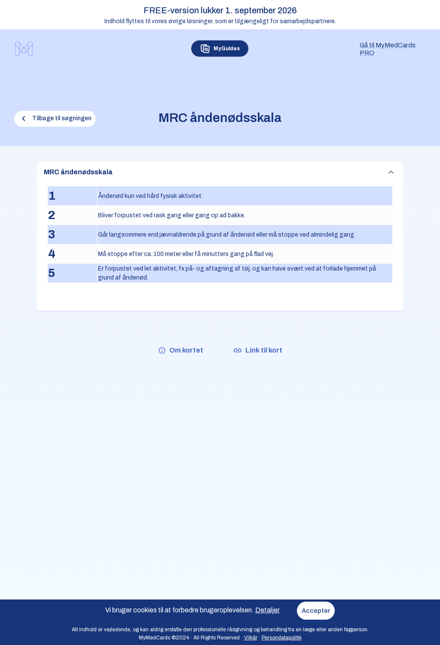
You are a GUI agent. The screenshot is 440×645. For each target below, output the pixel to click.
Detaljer (267, 610)
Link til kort (263, 350)
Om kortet (186, 350)
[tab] (219, 48)
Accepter (316, 610)
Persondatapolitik (282, 638)
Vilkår (250, 638)
